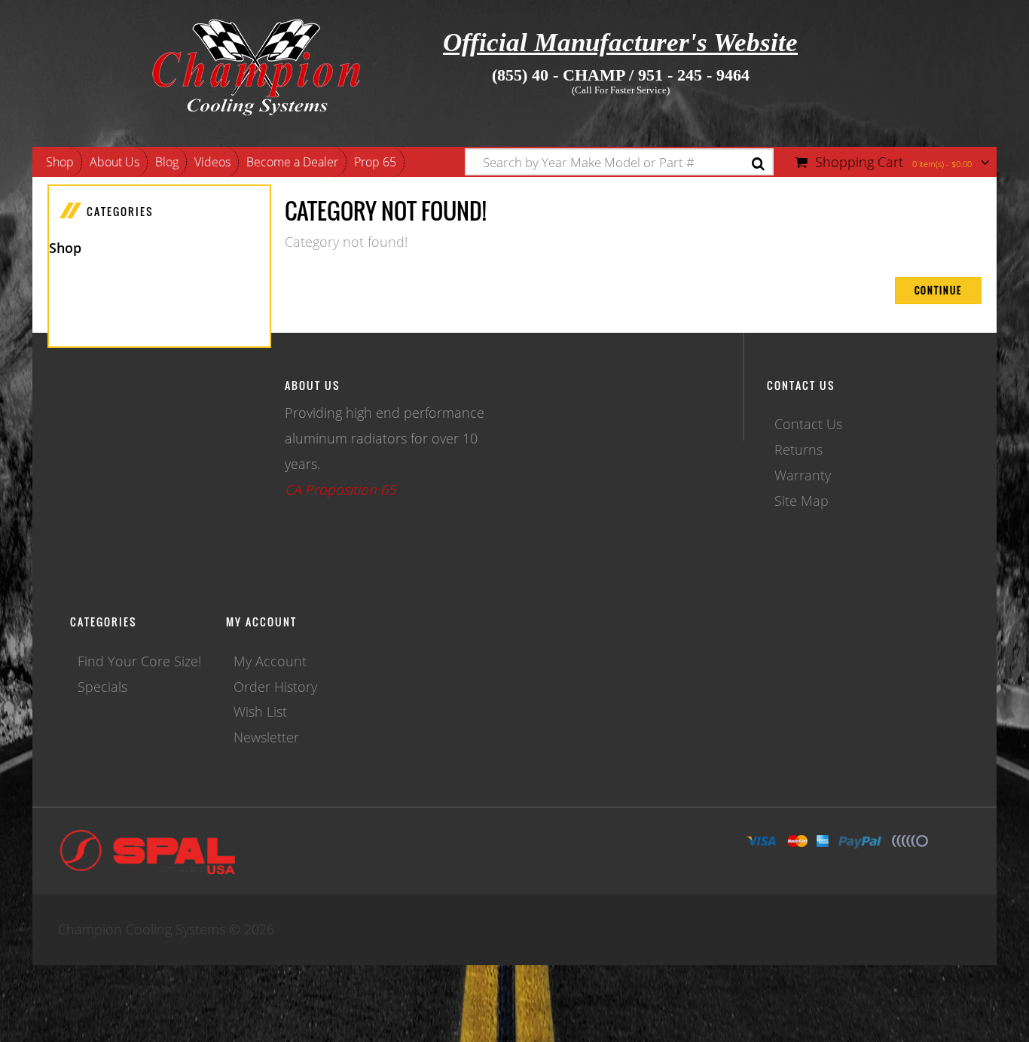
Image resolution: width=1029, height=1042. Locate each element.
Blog (167, 162)
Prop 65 (375, 162)
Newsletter (266, 737)
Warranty (802, 475)
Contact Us (808, 424)
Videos (212, 162)
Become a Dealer (292, 162)
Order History (275, 687)
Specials (102, 687)
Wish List (260, 711)
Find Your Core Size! (139, 661)
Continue (938, 290)
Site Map (801, 501)
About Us (114, 162)
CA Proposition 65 (340, 489)
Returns (798, 449)
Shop (60, 162)
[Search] (758, 164)
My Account (270, 661)
